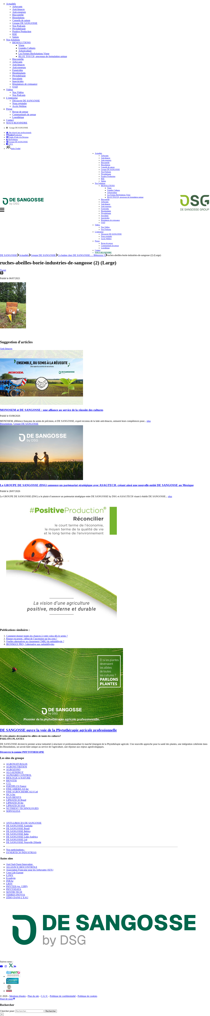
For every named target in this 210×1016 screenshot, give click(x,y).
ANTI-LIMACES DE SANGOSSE (24, 823)
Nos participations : (15, 849)
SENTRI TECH (14, 892)
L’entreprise (12, 98)
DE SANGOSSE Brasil (18, 828)
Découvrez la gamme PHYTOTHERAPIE (22, 752)
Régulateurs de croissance (24, 84)
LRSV (9, 883)
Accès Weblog (19, 106)
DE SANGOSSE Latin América (22, 836)
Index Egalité (15, 148)
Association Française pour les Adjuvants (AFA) (29, 870)
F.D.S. (10, 144)
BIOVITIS (11, 780)
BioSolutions (13, 139)
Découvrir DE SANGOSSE (26, 100)
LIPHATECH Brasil (16, 800)
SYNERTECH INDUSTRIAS (21, 852)
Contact (10, 120)
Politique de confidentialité (63, 996)
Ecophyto (11, 878)
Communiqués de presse (24, 114)
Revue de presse (20, 111)
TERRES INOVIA (15, 894)
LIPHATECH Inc (15, 802)
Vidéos (9, 89)
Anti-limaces (18, 9)
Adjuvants (17, 6)
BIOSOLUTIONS (21, 42)
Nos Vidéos (18, 92)
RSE (14, 34)
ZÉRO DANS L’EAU (17, 897)
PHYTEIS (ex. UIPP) (17, 886)
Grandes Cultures (26, 48)
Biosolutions (18, 17)
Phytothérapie (19, 28)
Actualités (11, 3)
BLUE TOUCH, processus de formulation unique (42, 56)
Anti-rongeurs (19, 12)
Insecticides (18, 81)
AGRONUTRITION (16, 766)
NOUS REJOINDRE (16, 123)
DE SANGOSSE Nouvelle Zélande (23, 842)
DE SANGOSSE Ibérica (18, 831)
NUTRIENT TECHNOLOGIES (22, 808)
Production (15, 135)
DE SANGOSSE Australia (19, 825)
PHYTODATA (13, 889)
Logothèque (18, 117)
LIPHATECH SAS (15, 805)
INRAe (9, 881)
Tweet (3, 270)
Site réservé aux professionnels (19, 132)
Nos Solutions (13, 39)
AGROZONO (13, 769)
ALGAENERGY (15, 772)
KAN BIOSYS (13, 797)
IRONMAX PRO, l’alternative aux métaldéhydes (30, 644)
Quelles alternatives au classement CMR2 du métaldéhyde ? (35, 641)
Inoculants (17, 78)
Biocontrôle (18, 15)
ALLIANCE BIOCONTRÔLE (21, 867)
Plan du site (33, 996)
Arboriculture (25, 51)
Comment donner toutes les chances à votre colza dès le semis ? (37, 636)
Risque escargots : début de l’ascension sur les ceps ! (31, 638)
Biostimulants (19, 73)
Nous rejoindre (19, 103)
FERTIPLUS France (16, 786)
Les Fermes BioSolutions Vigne (33, 53)
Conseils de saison (21, 20)
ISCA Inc (10, 794)
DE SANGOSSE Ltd (16, 839)
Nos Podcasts (18, 26)
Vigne (21, 45)
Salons (15, 37)
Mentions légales (17, 996)
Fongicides (17, 70)
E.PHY (9, 875)
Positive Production (21, 31)
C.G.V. (44, 996)
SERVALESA (13, 811)
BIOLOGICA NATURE (18, 778)
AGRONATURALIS (16, 764)
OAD (15, 87)
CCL (8, 783)
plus (149, 421)
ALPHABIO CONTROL (19, 775)
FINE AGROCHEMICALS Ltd (22, 791)
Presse (9, 109)
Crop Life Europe (14, 872)
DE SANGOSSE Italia (17, 834)
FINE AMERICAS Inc (17, 789)
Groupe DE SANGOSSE (24, 23)
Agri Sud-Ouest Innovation (19, 864)
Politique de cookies (87, 996)
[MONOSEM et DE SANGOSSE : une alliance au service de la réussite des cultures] (41, 404)
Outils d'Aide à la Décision (18, 137)
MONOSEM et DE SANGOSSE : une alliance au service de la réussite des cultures (51, 410)
